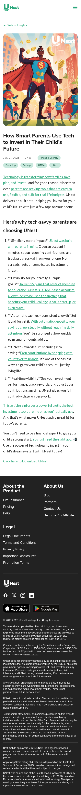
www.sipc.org (31, 654)
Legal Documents (16, 535)
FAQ (6, 513)
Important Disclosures (19, 555)
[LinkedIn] (31, 595)
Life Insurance (14, 499)
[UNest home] (11, 7)
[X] (14, 595)
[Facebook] (5, 595)
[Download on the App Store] (16, 608)
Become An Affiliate (59, 515)
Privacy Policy (14, 549)
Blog (47, 495)
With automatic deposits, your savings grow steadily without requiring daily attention (41, 327)
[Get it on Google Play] (46, 608)
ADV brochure (49, 704)
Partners (50, 501)
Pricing (8, 506)
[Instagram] (22, 595)
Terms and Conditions (19, 542)
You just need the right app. (52, 439)
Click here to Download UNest (25, 461)
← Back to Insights (15, 25)
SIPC (62, 639)
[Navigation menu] (75, 7)
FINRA (50, 639)
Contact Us (52, 508)
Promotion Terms (16, 562)
